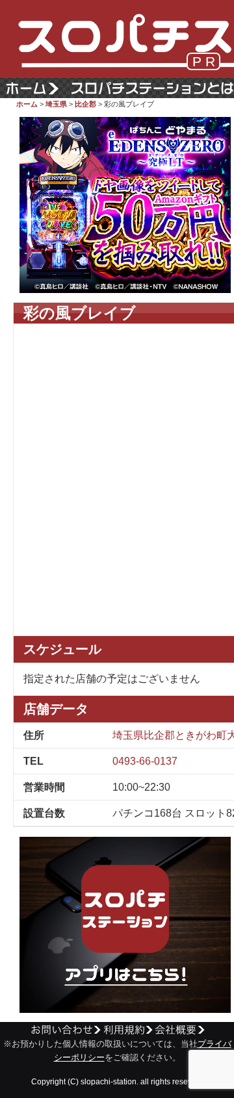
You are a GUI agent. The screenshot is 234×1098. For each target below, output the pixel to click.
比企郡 (85, 104)
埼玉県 (56, 104)
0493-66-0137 (144, 761)
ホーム (27, 104)
